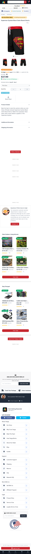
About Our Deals (11, 443)
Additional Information (7, 122)
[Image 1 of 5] (13, 56)
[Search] (25, 2)
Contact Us (15, 224)
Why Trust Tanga (11, 429)
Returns (9, 468)
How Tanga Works (12, 438)
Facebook (9, 418)
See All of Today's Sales (15, 339)
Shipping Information (7, 127)
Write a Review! (15, 152)
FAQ (22, 400)
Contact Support (14, 400)
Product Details (5, 104)
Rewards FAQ (10, 477)
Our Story (9, 425)
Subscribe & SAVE (24, 383)
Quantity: (3, 89)
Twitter (24, 418)
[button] (7, 74)
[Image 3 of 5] (15, 56)
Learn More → (11, 410)
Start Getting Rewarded (15, 409)
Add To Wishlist (5, 92)
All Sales (3, 14)
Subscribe (23, 515)
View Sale (15, 277)
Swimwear (9, 14)
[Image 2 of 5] (14, 56)
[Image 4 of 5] (16, 56)
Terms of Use (10, 502)
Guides (8, 451)
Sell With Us (10, 485)
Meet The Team (11, 434)
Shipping (9, 464)
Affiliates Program (12, 490)
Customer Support (12, 460)
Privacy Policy (10, 498)
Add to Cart (16, 548)
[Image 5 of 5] (17, 56)
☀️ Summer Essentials (16, 11)
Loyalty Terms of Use (12, 507)
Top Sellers (25, 11)
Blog (8, 447)
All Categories (6, 11)
